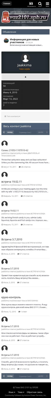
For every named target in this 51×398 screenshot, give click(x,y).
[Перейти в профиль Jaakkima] (4, 144)
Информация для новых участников (24, 41)
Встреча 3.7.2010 (11, 239)
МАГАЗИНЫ (32, 300)
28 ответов (25, 167)
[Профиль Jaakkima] (25, 76)
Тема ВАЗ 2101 (22, 387)
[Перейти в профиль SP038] (6, 40)
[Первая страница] (3, 132)
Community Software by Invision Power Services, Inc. (25, 395)
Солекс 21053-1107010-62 (14, 150)
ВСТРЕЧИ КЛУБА (34, 185)
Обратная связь (34, 392)
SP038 (35, 387)
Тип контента (12, 116)
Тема (20, 392)
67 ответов (24, 254)
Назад (9, 132)
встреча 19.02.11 (11, 181)
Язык (11, 392)
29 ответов (27, 196)
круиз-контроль (11, 297)
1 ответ (23, 311)
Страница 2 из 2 (25, 132)
